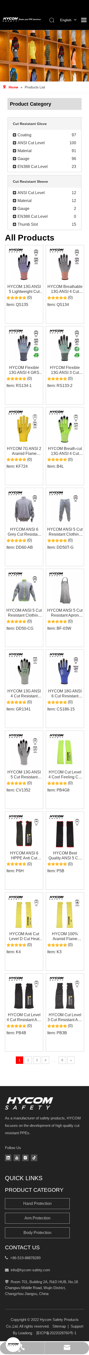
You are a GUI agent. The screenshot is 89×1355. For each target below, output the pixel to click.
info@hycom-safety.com (30, 1270)
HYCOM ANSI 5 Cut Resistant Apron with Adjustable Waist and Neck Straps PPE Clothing (65, 613)
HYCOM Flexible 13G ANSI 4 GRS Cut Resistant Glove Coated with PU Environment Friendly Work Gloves (24, 370)
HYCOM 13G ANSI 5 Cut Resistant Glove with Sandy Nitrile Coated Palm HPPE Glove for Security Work (24, 775)
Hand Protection (37, 1203)
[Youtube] (17, 1157)
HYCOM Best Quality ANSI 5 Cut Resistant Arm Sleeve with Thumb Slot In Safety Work (65, 856)
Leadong (25, 1333)
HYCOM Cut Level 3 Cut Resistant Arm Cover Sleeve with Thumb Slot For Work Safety (64, 1017)
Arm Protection (37, 1218)
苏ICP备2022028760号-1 (56, 1333)
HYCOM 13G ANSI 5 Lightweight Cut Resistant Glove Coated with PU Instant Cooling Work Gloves (24, 289)
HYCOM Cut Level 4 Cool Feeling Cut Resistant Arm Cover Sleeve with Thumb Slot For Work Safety (65, 775)
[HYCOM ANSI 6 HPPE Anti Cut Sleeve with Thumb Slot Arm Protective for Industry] (24, 830)
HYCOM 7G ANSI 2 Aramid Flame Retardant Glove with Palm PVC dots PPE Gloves (24, 451)
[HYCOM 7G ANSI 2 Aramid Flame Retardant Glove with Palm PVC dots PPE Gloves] (24, 426)
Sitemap (59, 1326)
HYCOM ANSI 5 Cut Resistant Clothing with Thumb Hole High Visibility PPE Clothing (24, 613)
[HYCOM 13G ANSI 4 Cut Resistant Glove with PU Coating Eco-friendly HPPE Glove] (24, 668)
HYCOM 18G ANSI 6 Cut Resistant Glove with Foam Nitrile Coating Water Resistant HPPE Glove (65, 694)
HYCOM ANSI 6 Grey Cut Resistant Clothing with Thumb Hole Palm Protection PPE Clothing (24, 532)
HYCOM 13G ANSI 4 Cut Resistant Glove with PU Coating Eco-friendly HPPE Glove (24, 694)
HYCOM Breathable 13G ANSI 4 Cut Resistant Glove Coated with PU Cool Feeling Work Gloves (65, 289)
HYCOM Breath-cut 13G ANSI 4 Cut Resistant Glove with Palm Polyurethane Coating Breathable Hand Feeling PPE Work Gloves (65, 451)
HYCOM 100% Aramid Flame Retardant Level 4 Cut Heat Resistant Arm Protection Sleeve (65, 936)
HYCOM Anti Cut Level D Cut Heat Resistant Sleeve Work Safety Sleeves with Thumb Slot (24, 936)
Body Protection (37, 1233)
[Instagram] (25, 1157)
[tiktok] (34, 1157)
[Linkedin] (8, 1157)
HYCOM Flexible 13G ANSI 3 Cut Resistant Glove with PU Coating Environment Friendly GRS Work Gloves (65, 370)
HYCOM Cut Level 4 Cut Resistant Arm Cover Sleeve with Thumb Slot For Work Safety (24, 1017)
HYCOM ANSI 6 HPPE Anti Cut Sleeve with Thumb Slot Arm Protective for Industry (24, 856)
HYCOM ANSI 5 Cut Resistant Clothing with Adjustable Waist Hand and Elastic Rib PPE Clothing (65, 532)
